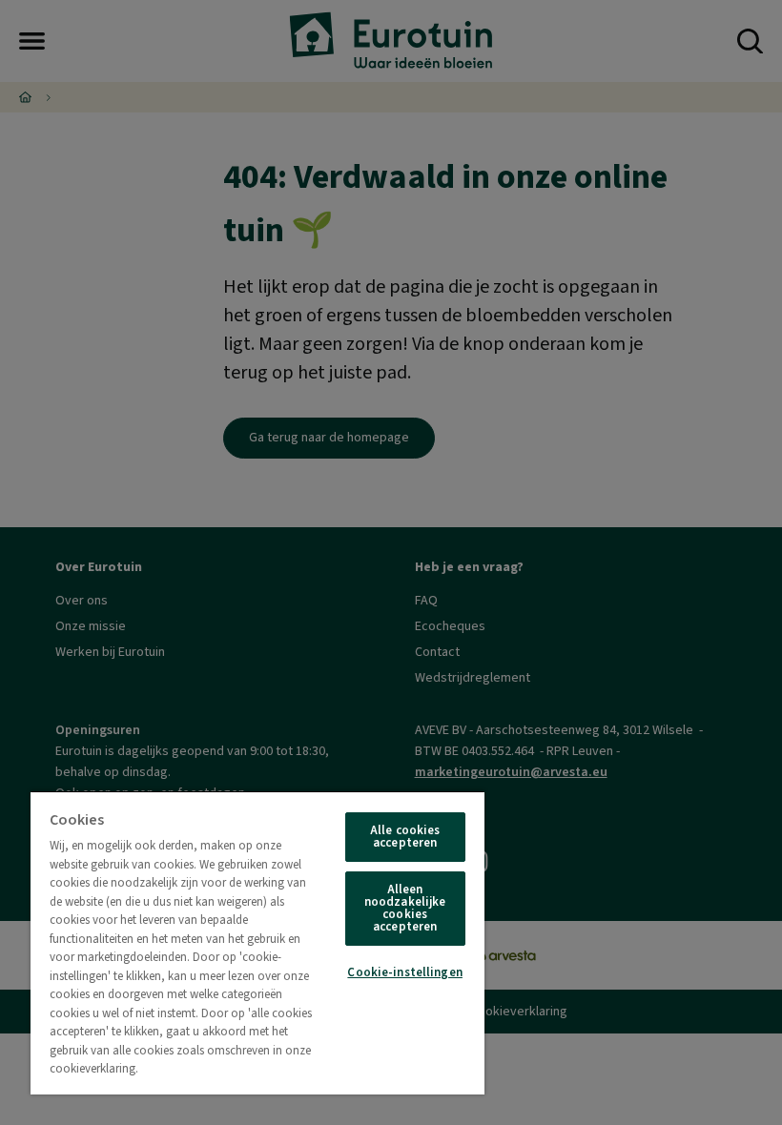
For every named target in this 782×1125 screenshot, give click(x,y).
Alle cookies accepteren (405, 836)
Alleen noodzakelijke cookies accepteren (405, 908)
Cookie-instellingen (404, 972)
